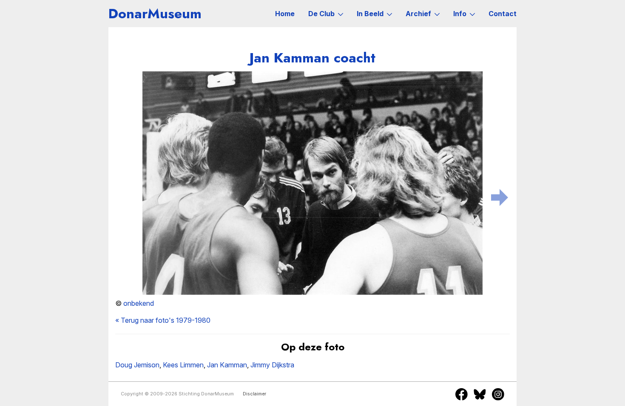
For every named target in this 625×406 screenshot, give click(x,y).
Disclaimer (254, 394)
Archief (418, 13)
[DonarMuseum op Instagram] (498, 394)
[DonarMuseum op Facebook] (461, 394)
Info (459, 13)
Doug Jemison (137, 365)
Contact (503, 13)
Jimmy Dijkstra (272, 365)
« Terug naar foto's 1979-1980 (162, 320)
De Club (321, 13)
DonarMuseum (155, 13)
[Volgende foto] (499, 196)
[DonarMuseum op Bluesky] (480, 394)
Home (285, 13)
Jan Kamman (227, 365)
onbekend (138, 303)
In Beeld (370, 13)
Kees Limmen (183, 365)
